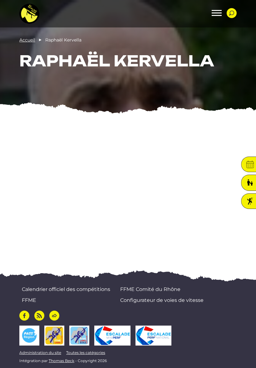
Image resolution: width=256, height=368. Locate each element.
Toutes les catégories (85, 352)
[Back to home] (29, 14)
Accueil (27, 39)
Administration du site (40, 352)
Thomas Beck (61, 360)
